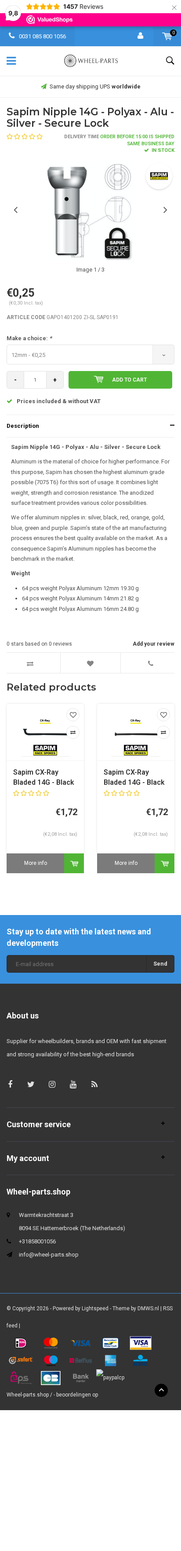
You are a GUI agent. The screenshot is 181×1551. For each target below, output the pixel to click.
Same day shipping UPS (95, 86)
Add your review (153, 644)
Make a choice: (29, 338)
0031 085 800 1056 (42, 36)
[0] (167, 36)
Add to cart (129, 380)
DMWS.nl (148, 1308)
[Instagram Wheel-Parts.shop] (52, 1084)
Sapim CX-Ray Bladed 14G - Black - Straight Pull (134, 778)
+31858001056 (37, 1241)
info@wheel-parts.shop (49, 1254)
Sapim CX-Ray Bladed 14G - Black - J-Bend (43, 778)
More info (35, 863)
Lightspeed (95, 1308)
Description (23, 426)
